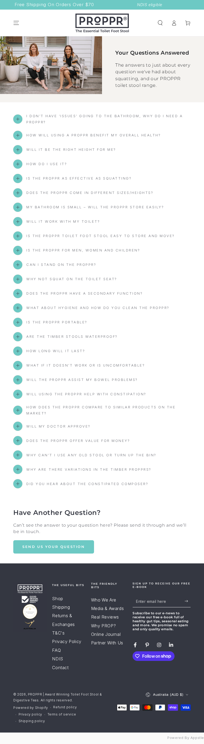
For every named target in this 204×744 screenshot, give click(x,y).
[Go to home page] (102, 23)
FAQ (56, 650)
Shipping (61, 607)
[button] (160, 23)
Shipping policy (32, 721)
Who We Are (103, 600)
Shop (57, 598)
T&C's (58, 633)
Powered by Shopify (30, 708)
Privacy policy (30, 714)
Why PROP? (103, 625)
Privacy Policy (66, 641)
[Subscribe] (188, 601)
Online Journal (106, 634)
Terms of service (62, 714)
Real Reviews (105, 617)
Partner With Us (107, 642)
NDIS (57, 658)
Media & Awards (107, 608)
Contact (60, 667)
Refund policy (65, 707)
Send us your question (53, 546)
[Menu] (16, 23)
